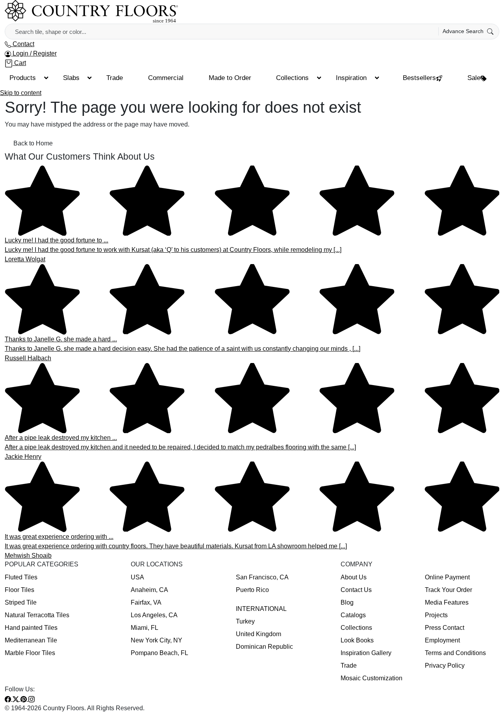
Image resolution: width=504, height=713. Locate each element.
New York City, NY (156, 640)
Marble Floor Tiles (30, 653)
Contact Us (356, 589)
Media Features (447, 602)
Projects (436, 615)
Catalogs (353, 615)
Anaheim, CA (149, 589)
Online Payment (447, 577)
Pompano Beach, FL (159, 653)
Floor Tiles (19, 589)
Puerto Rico (252, 589)
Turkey (245, 621)
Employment (442, 640)
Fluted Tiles (21, 577)
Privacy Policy (445, 665)
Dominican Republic (264, 646)
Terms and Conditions (455, 653)
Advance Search (464, 31)
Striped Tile (21, 602)
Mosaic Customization (371, 678)
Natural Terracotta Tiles (37, 615)
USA (137, 577)
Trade (349, 665)
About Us (354, 577)
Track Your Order (448, 589)
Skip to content (20, 92)
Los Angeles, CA (154, 615)
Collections (356, 627)
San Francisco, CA (262, 577)
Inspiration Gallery (366, 653)
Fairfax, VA (146, 602)
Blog (347, 602)
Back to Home (33, 143)
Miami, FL (144, 627)
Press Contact (444, 627)
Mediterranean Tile (31, 640)
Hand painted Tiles (31, 627)
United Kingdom (258, 634)
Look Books (357, 640)
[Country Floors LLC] (91, 11)
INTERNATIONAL (261, 608)
